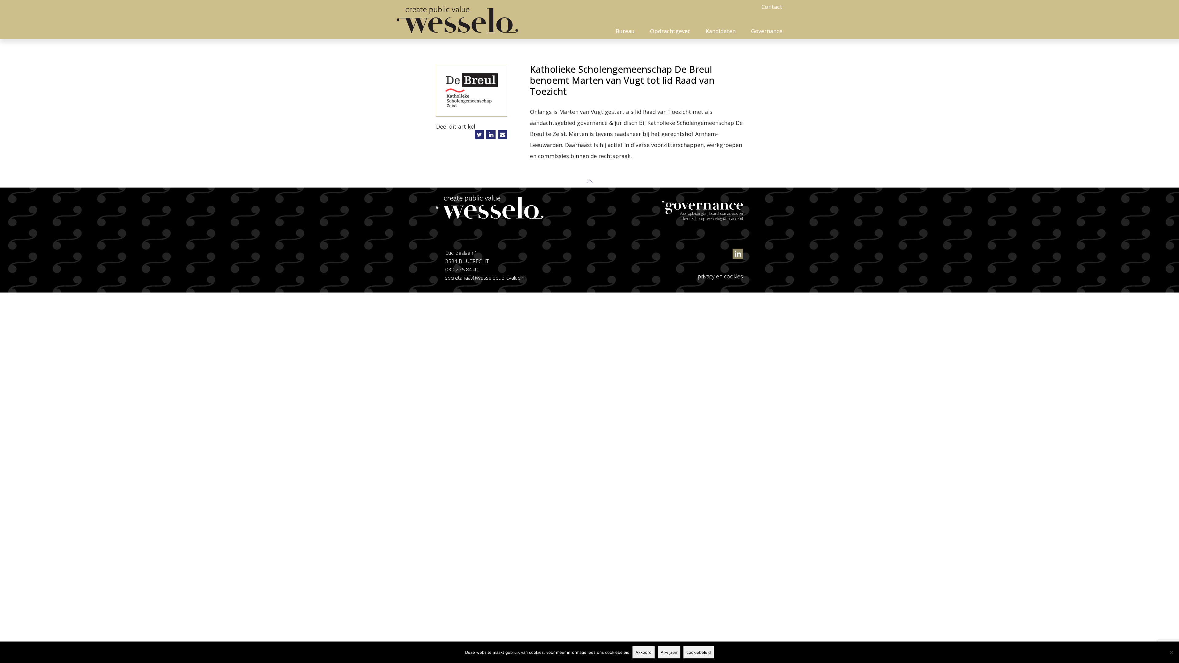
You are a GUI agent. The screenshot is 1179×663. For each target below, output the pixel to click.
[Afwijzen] (1171, 652)
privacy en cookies (720, 276)
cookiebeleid (699, 652)
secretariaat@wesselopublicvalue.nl (485, 277)
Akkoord (644, 652)
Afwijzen (669, 652)
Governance (766, 31)
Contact (771, 6)
